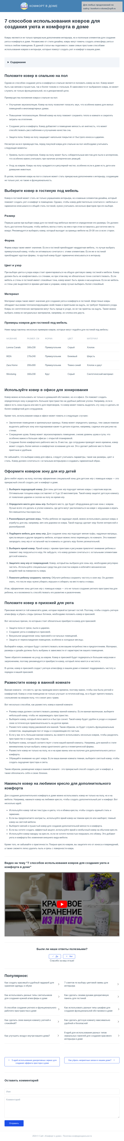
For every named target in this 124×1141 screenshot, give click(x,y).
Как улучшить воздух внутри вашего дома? (27, 1035)
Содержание (18, 62)
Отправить (14, 1123)
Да (57, 956)
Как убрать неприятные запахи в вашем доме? (90, 1060)
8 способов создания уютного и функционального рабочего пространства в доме (30, 1009)
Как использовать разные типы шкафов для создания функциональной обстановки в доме (88, 1009)
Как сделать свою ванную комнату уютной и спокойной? (28, 1021)
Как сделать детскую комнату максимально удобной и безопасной (87, 1021)
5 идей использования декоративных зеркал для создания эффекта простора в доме (34, 1061)
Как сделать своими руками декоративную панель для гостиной (86, 997)
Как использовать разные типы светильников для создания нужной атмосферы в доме (28, 997)
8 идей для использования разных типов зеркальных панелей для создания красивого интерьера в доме (88, 1035)
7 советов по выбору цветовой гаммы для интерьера (86, 984)
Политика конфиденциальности (77, 1136)
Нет (71, 956)
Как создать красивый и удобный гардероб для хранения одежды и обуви (29, 984)
